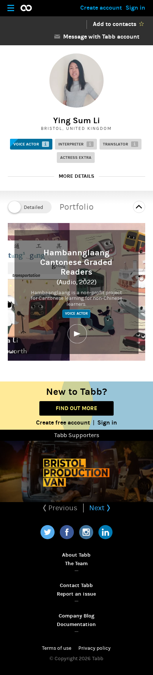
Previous (62, 508)
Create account (101, 7)
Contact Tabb (76, 585)
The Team (76, 563)
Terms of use (56, 648)
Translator (119, 144)
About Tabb (76, 555)
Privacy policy (94, 648)
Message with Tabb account (99, 36)
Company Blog (76, 616)
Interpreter (74, 144)
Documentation (76, 624)
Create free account (63, 422)
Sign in (135, 7)
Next (98, 508)
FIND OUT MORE (76, 408)
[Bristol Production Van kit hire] (76, 471)
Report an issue (76, 594)
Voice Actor (30, 144)
